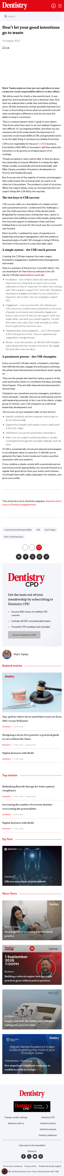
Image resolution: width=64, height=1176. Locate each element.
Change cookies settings (16, 1117)
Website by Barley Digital (50, 1166)
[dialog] (5, 1171)
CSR (38, 529)
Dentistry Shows (48, 1123)
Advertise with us (16, 1123)
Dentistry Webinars (48, 1135)
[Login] (53, 5)
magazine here (28, 504)
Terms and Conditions (12, 1166)
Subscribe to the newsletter (32, 1145)
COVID (42, 143)
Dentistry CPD (48, 1117)
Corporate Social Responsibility (18, 529)
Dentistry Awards (48, 1129)
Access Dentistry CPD (24, 634)
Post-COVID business (13, 536)
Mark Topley (50, 529)
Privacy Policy (31, 1166)
